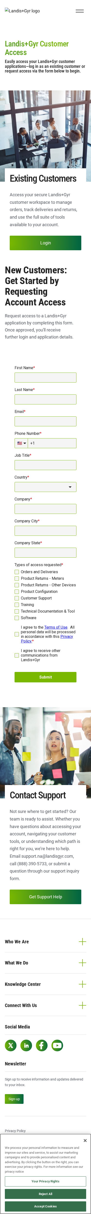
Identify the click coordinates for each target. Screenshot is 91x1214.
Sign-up (14, 1099)
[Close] (85, 1140)
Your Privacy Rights (45, 1181)
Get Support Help (45, 896)
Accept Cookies (45, 1206)
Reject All (45, 1194)
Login (45, 242)
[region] (45, 1174)
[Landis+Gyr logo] (24, 11)
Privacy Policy (15, 1131)
